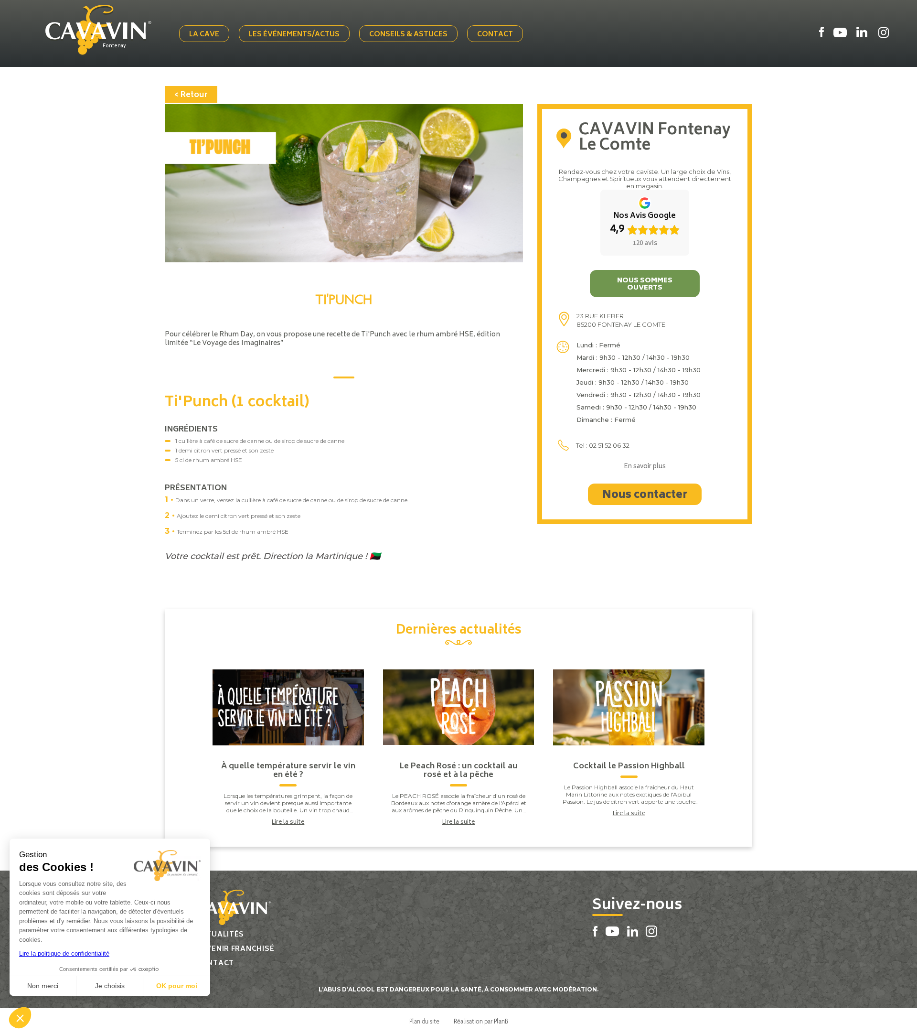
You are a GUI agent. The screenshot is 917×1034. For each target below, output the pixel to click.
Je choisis (110, 986)
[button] (20, 1017)
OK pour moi (176, 986)
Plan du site (424, 1021)
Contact (495, 35)
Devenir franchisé (235, 949)
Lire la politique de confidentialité (64, 953)
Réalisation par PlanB (481, 1021)
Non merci (42, 986)
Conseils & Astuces (408, 35)
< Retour (191, 95)
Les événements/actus (294, 35)
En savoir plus (645, 467)
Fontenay (114, 46)
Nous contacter (644, 495)
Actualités (220, 935)
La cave (204, 35)
